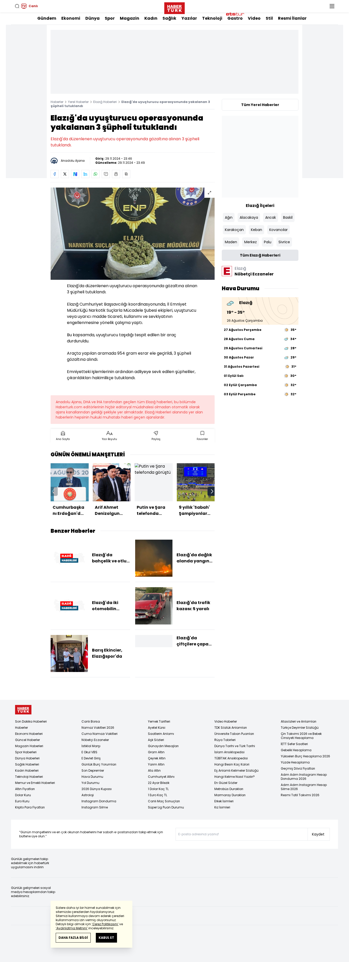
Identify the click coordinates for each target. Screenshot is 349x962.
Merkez (250, 242)
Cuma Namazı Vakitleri (100, 734)
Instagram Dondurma (99, 801)
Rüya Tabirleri (225, 740)
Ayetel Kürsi (156, 727)
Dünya (92, 18)
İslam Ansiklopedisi (229, 752)
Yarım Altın (156, 764)
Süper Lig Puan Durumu (166, 807)
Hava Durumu (92, 776)
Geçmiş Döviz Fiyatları (298, 768)
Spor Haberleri (26, 752)
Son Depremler (93, 770)
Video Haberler (225, 721)
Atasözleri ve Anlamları (298, 721)
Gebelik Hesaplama (296, 750)
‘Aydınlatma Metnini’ (72, 928)
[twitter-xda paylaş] (65, 174)
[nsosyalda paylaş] (75, 174)
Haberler (57, 102)
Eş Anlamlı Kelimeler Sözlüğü (236, 770)
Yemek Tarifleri (159, 721)
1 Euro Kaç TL (157, 795)
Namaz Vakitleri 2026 (98, 727)
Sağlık (169, 18)
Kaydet (318, 834)
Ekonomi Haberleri (29, 734)
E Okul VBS (89, 752)
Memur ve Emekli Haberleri (35, 783)
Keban (256, 229)
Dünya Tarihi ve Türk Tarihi (234, 746)
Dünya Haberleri (27, 758)
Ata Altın (154, 770)
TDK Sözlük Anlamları (230, 727)
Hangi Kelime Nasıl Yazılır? (234, 776)
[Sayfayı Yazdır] (116, 174)
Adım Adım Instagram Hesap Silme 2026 (304, 787)
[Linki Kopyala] (126, 174)
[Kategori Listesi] (332, 6)
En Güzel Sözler (225, 783)
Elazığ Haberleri (105, 102)
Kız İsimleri (222, 807)
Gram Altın (156, 752)
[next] (212, 491)
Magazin (129, 18)
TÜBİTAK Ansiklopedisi (231, 758)
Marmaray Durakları (230, 795)
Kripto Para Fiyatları (30, 807)
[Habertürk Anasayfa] (174, 7)
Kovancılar (278, 229)
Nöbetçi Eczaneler (95, 740)
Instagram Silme (95, 807)
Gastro (235, 18)
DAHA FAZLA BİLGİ (73, 937)
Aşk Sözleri (156, 740)
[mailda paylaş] (106, 174)
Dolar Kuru (23, 795)
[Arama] (17, 6)
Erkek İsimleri (224, 801)
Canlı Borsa (91, 721)
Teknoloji (212, 18)
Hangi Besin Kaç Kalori (231, 764)
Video (254, 18)
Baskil (288, 217)
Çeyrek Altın (157, 758)
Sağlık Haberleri (27, 764)
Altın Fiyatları (25, 789)
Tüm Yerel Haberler (260, 104)
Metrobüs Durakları (228, 789)
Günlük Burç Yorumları (99, 764)
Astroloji (88, 795)
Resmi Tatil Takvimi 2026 (300, 795)
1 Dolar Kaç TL (158, 789)
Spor (110, 18)
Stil (269, 18)
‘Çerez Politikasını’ (105, 924)
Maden (231, 242)
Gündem (46, 18)
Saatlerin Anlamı (161, 734)
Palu (267, 242)
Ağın (228, 217)
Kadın (150, 18)
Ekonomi (70, 18)
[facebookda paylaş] (55, 174)
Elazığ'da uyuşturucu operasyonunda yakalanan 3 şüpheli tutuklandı (130, 104)
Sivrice (284, 242)
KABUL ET (106, 937)
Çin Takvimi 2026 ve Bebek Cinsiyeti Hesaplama (301, 736)
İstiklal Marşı (91, 746)
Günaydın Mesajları (163, 746)
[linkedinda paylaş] (85, 174)
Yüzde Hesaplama (295, 762)
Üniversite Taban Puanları (234, 734)
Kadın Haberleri (27, 770)
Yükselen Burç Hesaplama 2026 (305, 756)
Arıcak (270, 217)
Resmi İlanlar (292, 18)
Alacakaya (249, 217)
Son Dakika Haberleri (31, 721)
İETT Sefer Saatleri (294, 744)
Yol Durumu (90, 783)
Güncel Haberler (27, 740)
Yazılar (189, 18)
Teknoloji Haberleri (29, 776)
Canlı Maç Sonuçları (164, 801)
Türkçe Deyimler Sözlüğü (300, 727)
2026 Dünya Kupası (97, 789)
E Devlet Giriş (91, 758)
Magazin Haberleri (29, 746)
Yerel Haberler (78, 102)
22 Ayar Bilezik (158, 783)
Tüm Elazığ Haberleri (260, 255)
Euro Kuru (22, 801)
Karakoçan (234, 229)
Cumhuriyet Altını (161, 776)
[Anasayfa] (23, 709)
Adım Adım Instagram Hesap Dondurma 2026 (304, 776)
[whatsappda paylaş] (95, 174)
